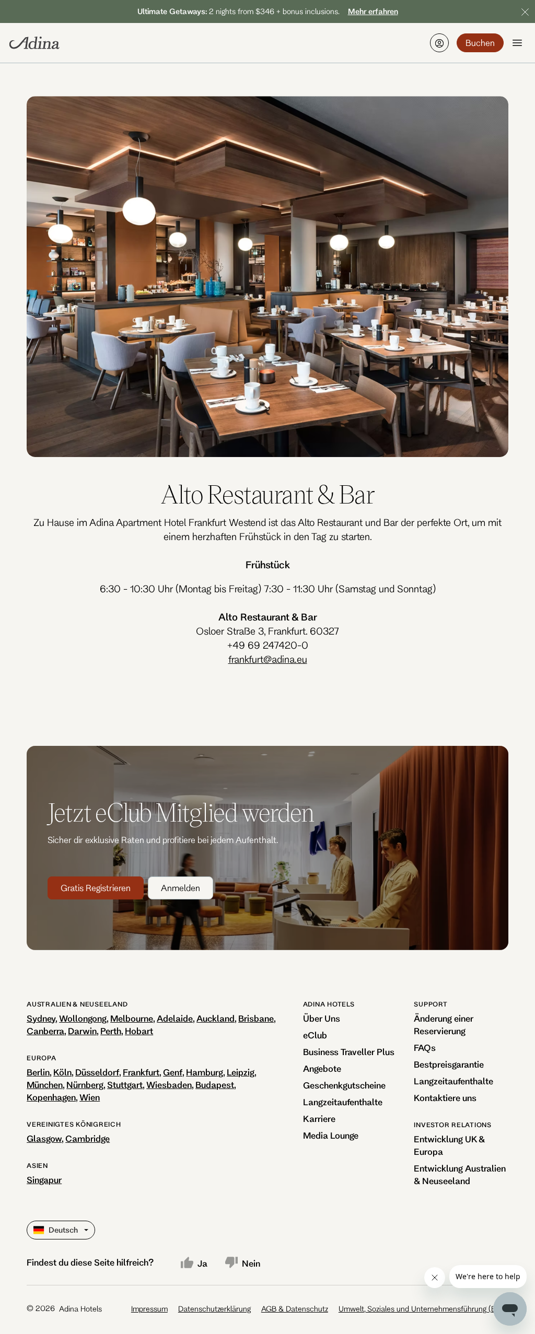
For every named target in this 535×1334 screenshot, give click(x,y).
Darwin (82, 1031)
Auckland (215, 1018)
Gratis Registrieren (96, 888)
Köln (62, 1072)
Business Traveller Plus (348, 1052)
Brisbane (256, 1018)
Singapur (44, 1180)
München (45, 1085)
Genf (172, 1072)
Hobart (139, 1031)
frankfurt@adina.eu (267, 659)
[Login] (439, 42)
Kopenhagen (51, 1097)
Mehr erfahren (373, 11)
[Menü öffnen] (517, 42)
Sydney (41, 1018)
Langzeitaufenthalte (342, 1102)
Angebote (322, 1068)
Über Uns (321, 1018)
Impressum (149, 1308)
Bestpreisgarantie (449, 1064)
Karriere (319, 1119)
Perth (110, 1031)
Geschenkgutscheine (344, 1085)
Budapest (214, 1085)
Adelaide (175, 1018)
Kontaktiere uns (445, 1098)
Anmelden (180, 888)
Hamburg (204, 1072)
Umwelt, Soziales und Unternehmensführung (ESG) (423, 1308)
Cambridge (87, 1138)
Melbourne (131, 1018)
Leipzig (240, 1072)
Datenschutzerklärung (214, 1308)
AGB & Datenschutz (294, 1308)
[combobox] (34, 1230)
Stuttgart (125, 1085)
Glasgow (44, 1138)
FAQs (425, 1047)
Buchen (480, 43)
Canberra (45, 1031)
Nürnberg (84, 1085)
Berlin (38, 1072)
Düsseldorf (97, 1072)
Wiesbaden (169, 1085)
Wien (89, 1097)
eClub (315, 1035)
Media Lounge (330, 1135)
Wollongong (83, 1018)
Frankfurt (141, 1072)
